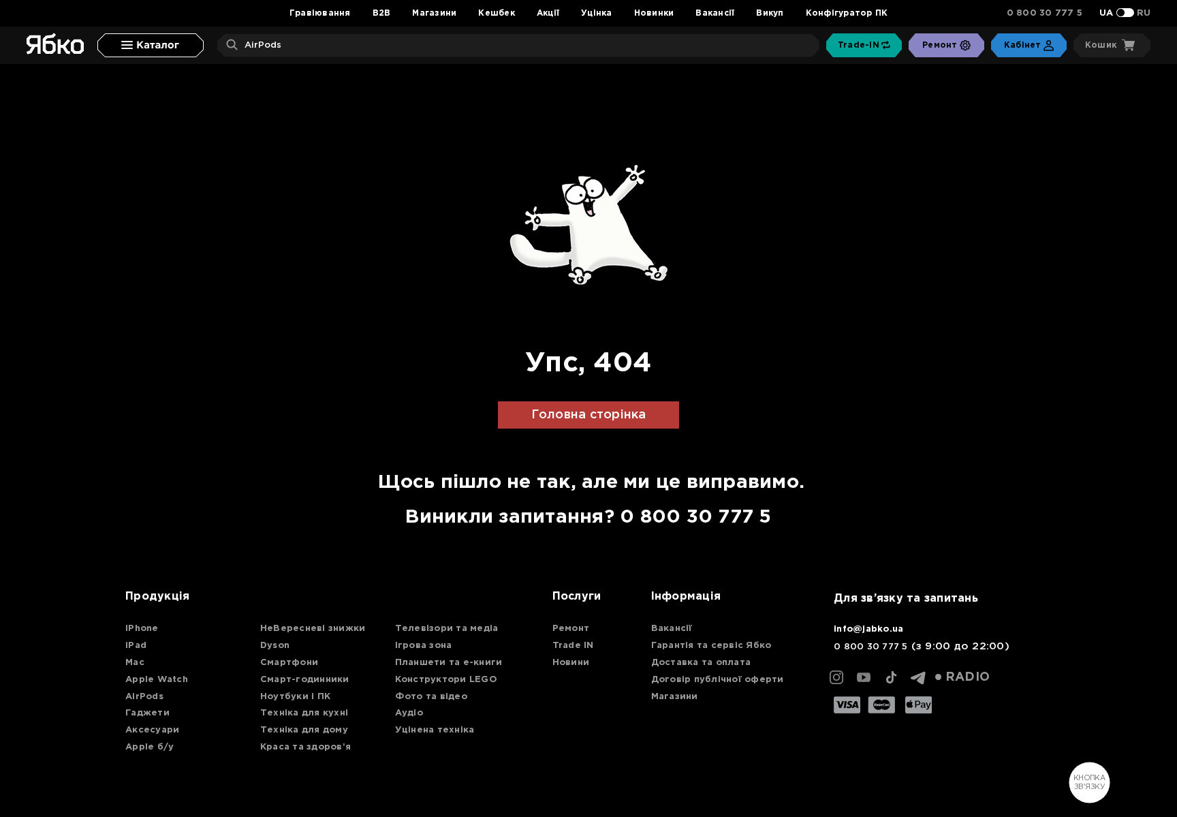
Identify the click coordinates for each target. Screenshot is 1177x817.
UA (1106, 13)
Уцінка (596, 13)
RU (1144, 13)
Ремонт (571, 628)
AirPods (144, 696)
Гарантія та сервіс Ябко (711, 645)
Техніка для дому (304, 730)
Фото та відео (431, 696)
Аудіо (409, 713)
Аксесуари (152, 730)
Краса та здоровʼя (305, 747)
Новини (571, 662)
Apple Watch (156, 679)
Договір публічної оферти (717, 679)
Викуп (769, 13)
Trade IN (573, 645)
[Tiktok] (891, 677)
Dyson (274, 645)
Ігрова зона (423, 645)
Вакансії (714, 13)
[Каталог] (150, 45)
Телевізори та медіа (447, 628)
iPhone (142, 628)
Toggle (1125, 12)
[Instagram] (836, 677)
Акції (548, 13)
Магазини (434, 13)
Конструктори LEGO (446, 679)
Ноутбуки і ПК (295, 696)
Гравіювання (320, 13)
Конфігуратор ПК (847, 13)
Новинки (654, 13)
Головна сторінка (588, 415)
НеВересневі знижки (313, 628)
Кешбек (496, 13)
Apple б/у (149, 747)
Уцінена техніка (435, 730)
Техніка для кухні (304, 713)
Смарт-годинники (304, 679)
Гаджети (147, 713)
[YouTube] (863, 677)
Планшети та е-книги (449, 662)
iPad (135, 645)
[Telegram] (918, 677)
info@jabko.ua (868, 629)
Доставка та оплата (701, 662)
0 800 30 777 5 (1045, 13)
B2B (382, 13)
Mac (134, 662)
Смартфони (289, 662)
